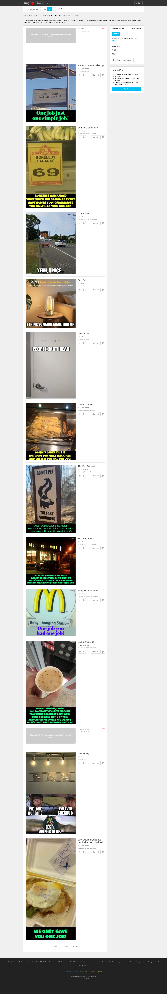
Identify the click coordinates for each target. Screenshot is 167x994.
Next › (75, 947)
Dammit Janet (85, 404)
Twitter (75, 971)
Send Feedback (83, 965)
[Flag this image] (103, 75)
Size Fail (82, 280)
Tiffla (113, 54)
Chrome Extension (96, 971)
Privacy (117, 962)
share (94, 75)
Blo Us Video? (85, 538)
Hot (44, 9)
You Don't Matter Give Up (91, 65)
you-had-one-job (32, 9)
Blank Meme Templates (48, 962)
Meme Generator (32, 962)
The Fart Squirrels (87, 466)
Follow (116, 34)
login (113, 41)
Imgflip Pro (11, 962)
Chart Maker (74, 962)
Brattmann (82, 28)
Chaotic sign (84, 753)
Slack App (136, 962)
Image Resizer (102, 962)
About (111, 962)
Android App (84, 971)
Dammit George (86, 642)
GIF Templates (63, 962)
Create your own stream (122, 60)
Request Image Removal (150, 962)
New (49, 9)
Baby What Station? (88, 590)
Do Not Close (84, 333)
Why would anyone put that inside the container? (90, 841)
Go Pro (127, 89)
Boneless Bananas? (88, 127)
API (130, 962)
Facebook (68, 971)
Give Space (84, 213)
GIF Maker (21, 962)
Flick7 (114, 50)
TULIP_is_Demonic (84, 68)
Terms (124, 962)
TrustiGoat (82, 216)
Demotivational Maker (88, 962)
